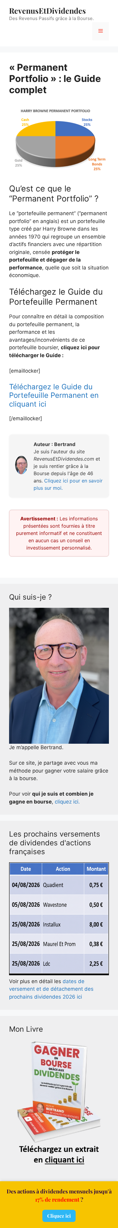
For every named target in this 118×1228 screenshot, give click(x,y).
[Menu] (100, 31)
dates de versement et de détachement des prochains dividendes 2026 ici (51, 989)
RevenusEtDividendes (47, 10)
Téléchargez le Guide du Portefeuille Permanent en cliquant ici (54, 395)
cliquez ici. (67, 802)
